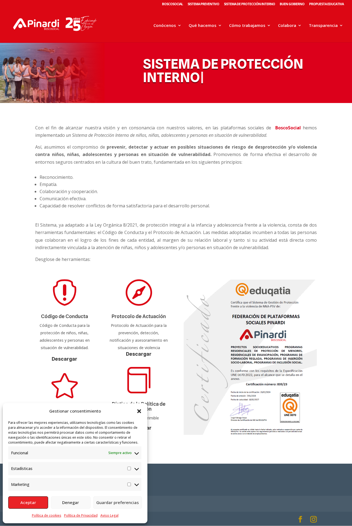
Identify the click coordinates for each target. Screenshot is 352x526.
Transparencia (323, 25)
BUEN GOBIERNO (292, 4)
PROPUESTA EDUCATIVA (326, 4)
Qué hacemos (202, 25)
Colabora (287, 25)
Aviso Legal (109, 515)
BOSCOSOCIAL (172, 4)
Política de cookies (46, 515)
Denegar (70, 502)
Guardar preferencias (117, 502)
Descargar (64, 359)
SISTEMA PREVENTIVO (203, 4)
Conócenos (164, 25)
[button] (139, 411)
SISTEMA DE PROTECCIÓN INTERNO (249, 4)
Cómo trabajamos (247, 25)
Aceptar (28, 502)
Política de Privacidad (81, 515)
